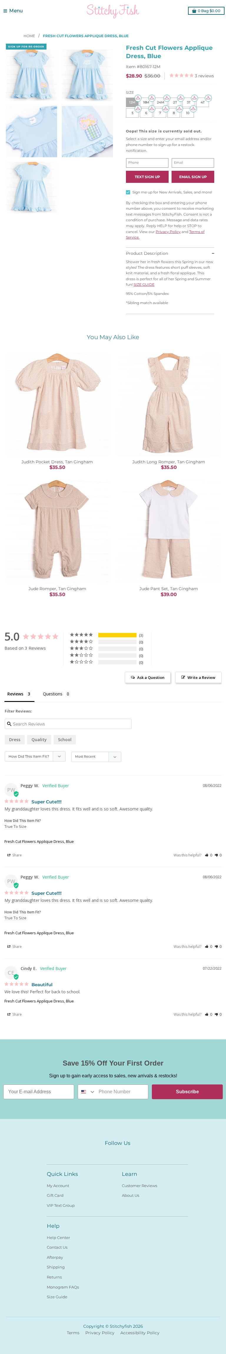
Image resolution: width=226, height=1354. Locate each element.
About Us (130, 1195)
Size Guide (57, 1296)
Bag (209, 11)
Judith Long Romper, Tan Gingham (168, 462)
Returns (54, 1277)
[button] (208, 855)
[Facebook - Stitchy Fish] (106, 1153)
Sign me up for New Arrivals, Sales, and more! (172, 192)
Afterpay (55, 1257)
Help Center (58, 1237)
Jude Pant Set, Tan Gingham (168, 588)
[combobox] (87, 1092)
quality (39, 739)
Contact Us (57, 1247)
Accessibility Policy (139, 1332)
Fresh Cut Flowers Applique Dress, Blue (39, 841)
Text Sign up (147, 177)
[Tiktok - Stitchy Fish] (128, 1153)
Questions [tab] (52, 694)
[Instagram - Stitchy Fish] (117, 1153)
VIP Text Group (61, 1205)
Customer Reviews (139, 1185)
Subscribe (187, 1091)
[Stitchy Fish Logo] (113, 11)
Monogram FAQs (63, 1287)
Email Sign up (193, 177)
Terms (73, 1332)
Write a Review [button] (201, 677)
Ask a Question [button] (150, 677)
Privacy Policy (168, 231)
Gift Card (55, 1195)
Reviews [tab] (15, 694)
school (65, 739)
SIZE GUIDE (144, 284)
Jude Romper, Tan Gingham (57, 588)
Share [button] (16, 855)
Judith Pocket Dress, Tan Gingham (57, 462)
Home (30, 36)
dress (14, 739)
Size (130, 92)
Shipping (56, 1267)
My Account (58, 1185)
